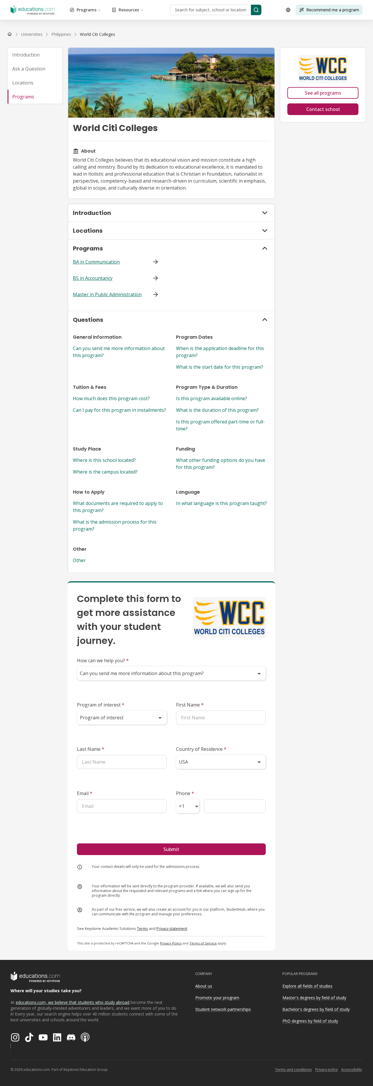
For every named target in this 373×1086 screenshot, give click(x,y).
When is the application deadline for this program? (220, 352)
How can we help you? (103, 660)
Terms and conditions (293, 1069)
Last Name (90, 749)
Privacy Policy (171, 943)
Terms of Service (203, 943)
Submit (171, 849)
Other (79, 560)
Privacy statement (171, 928)
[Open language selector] (288, 10)
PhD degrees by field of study (310, 1021)
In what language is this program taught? (221, 503)
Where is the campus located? (105, 472)
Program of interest (100, 705)
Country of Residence (201, 749)
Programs (86, 10)
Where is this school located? (104, 460)
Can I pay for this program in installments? (119, 410)
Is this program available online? (211, 398)
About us (203, 986)
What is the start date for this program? (219, 367)
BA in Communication (96, 262)
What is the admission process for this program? (114, 525)
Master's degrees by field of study (314, 997)
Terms (142, 928)
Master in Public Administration (107, 294)
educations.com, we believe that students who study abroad (72, 1002)
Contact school (323, 109)
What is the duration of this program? (217, 410)
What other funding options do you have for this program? (220, 463)
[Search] (256, 10)
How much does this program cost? (111, 398)
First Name (190, 705)
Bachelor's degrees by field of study (316, 1009)
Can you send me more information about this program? (119, 352)
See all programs (323, 93)
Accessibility (351, 1069)
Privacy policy (326, 1069)
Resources (129, 10)
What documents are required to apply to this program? (118, 506)
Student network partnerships (223, 1009)
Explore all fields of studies (307, 986)
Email (84, 793)
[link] (97, 34)
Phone (185, 793)
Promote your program (217, 997)
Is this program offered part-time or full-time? (220, 425)
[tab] (35, 55)
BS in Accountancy (92, 278)
